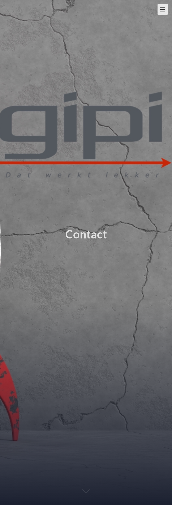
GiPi (12, 7)
